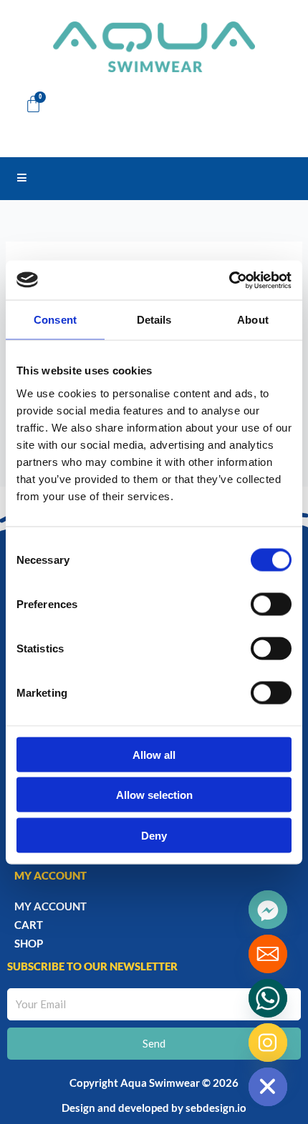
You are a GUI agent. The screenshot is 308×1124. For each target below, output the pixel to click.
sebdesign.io (216, 1107)
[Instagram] (268, 1042)
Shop (28, 943)
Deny (154, 835)
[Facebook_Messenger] (268, 909)
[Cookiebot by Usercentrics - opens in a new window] (229, 280)
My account (50, 906)
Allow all (154, 754)
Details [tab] (154, 320)
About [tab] (253, 320)
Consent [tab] (55, 320)
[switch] (271, 603)
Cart (28, 924)
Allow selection (154, 795)
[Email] (268, 954)
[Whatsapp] (268, 998)
